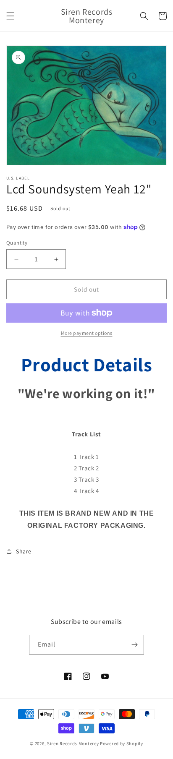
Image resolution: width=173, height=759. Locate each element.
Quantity (16, 242)
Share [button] (23, 551)
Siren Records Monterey (73, 743)
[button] (10, 16)
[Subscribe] (134, 645)
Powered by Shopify (121, 743)
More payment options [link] (87, 333)
